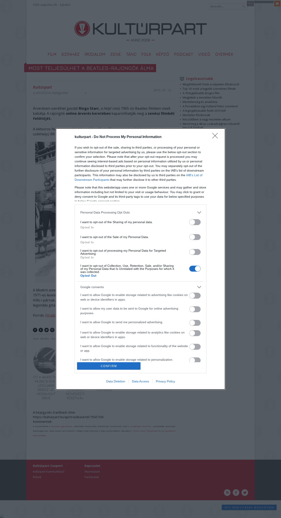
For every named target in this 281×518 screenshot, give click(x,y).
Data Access (140, 381)
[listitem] (140, 212)
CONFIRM (109, 366)
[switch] (195, 222)
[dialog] (140, 259)
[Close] (216, 137)
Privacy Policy (165, 381)
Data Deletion (115, 381)
